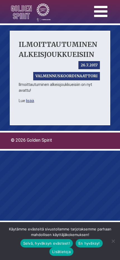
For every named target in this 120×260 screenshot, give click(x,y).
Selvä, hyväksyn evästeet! (46, 243)
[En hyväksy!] (113, 241)
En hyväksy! (89, 243)
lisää (30, 100)
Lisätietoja (61, 251)
